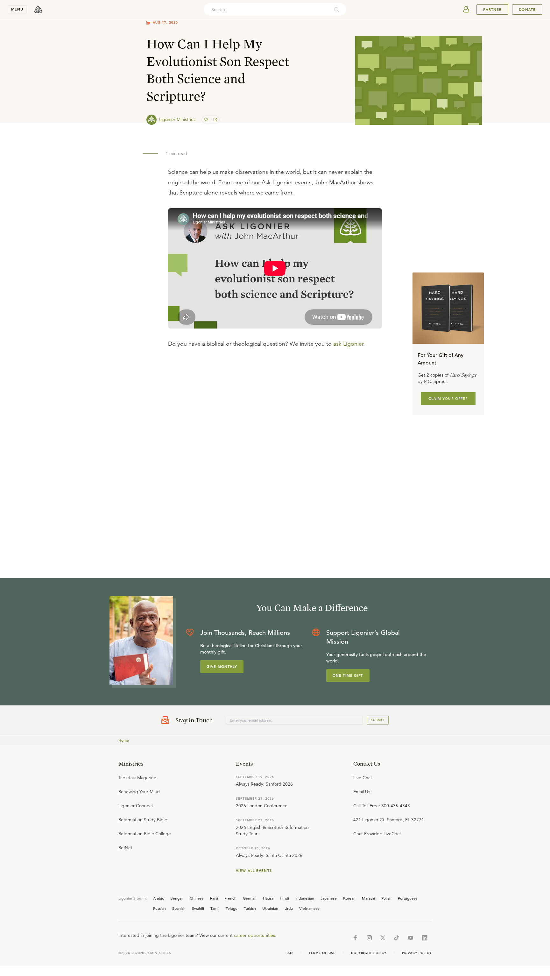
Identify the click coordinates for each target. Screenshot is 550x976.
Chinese (197, 898)
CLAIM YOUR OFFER (448, 398)
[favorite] (207, 120)
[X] (383, 938)
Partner (492, 9)
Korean (349, 898)
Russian (159, 908)
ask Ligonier (348, 343)
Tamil (214, 908)
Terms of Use (322, 953)
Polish (386, 898)
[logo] (38, 9)
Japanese (329, 898)
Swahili (198, 908)
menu (17, 9)
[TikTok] (396, 938)
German (250, 898)
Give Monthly (222, 666)
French (230, 898)
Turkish (250, 908)
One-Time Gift (348, 675)
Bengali (176, 898)
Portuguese (408, 898)
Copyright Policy (368, 953)
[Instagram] (369, 938)
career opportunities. (255, 935)
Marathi (368, 898)
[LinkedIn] (424, 938)
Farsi (214, 898)
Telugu (231, 908)
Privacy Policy (417, 953)
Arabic (158, 898)
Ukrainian (270, 908)
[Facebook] (355, 938)
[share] (214, 120)
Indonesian (304, 898)
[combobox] (266, 9)
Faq (289, 953)
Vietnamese (309, 908)
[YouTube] (410, 938)
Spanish (179, 908)
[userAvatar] (466, 9)
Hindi (284, 898)
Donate (527, 9)
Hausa (268, 898)
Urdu (289, 908)
